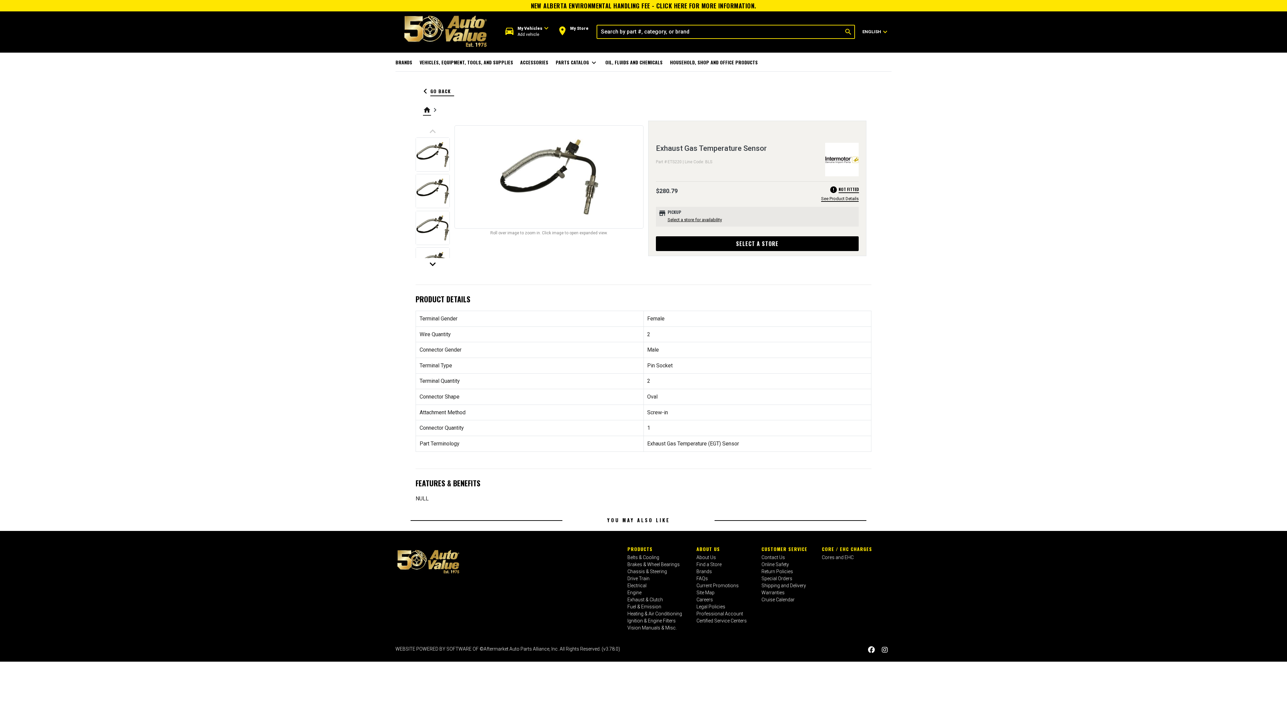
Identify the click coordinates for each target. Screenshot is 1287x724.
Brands (403, 62)
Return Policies (777, 571)
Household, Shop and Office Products (714, 62)
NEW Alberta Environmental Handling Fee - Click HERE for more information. (643, 5)
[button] (527, 31)
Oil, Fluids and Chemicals (634, 62)
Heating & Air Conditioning (654, 613)
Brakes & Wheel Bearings (653, 564)
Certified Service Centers (721, 620)
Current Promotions (717, 585)
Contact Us (773, 557)
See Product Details (840, 198)
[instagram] (885, 650)
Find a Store (709, 564)
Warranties (773, 592)
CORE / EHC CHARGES (847, 548)
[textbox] (719, 31)
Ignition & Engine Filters (651, 620)
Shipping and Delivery (783, 585)
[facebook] (871, 650)
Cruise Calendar (778, 599)
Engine (634, 592)
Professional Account (719, 613)
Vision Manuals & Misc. (652, 627)
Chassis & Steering (647, 571)
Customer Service (784, 548)
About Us (708, 548)
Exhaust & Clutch (645, 599)
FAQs (702, 578)
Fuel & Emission (644, 606)
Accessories (534, 62)
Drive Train (638, 578)
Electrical (637, 585)
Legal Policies (710, 606)
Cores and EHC (838, 557)
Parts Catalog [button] (577, 63)
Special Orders (776, 578)
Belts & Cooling (643, 557)
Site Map (705, 592)
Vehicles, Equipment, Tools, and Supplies (466, 62)
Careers (704, 599)
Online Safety (775, 564)
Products (640, 548)
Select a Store (757, 244)
